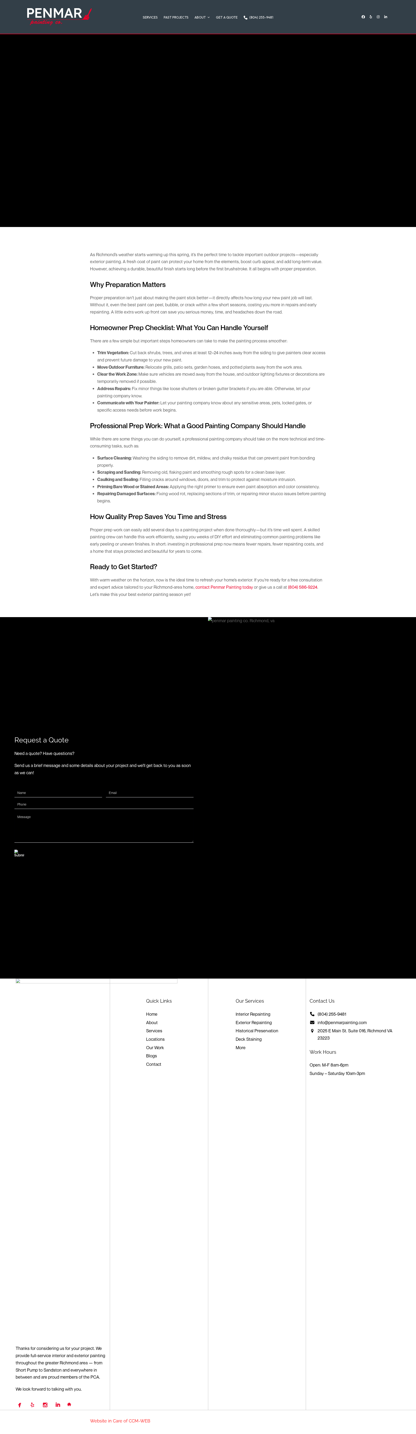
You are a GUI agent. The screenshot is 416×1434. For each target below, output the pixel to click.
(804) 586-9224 (302, 587)
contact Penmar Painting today (224, 587)
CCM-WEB (139, 1420)
